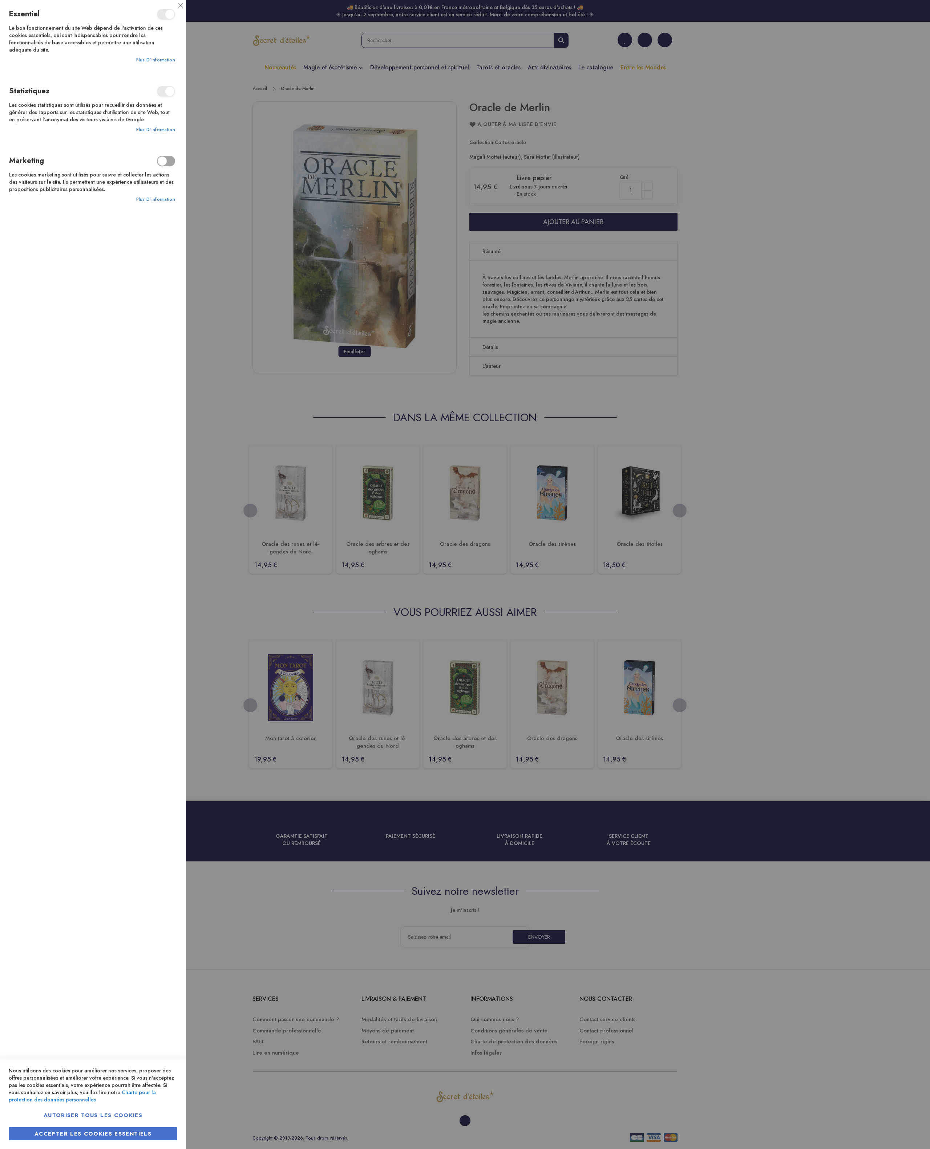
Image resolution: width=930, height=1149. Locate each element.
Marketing (166, 161)
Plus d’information (155, 60)
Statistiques (166, 91)
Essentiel (166, 14)
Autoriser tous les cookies (93, 1115)
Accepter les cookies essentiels (93, 1134)
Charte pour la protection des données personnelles (82, 1096)
